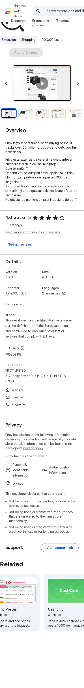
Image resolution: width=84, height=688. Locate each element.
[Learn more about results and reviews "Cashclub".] (59, 615)
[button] (42, 83)
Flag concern (14, 304)
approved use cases (24, 506)
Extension (9, 40)
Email (15, 397)
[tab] (18, 21)
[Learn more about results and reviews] (22, 348)
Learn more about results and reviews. (33, 232)
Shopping (28, 40)
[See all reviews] (19, 244)
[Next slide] (77, 83)
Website (18, 390)
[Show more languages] (63, 293)
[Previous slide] (6, 83)
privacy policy (33, 448)
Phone (16, 404)
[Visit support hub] (60, 547)
